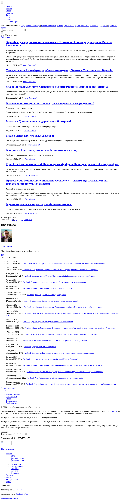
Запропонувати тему (9, 498)
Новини (9, 9)
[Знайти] (25, 30)
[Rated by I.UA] (6, 444)
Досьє (8, 17)
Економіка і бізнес (48, 26)
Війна (8, 19)
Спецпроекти (11, 397)
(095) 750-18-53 (22, 494)
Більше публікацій (8, 388)
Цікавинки (112, 26)
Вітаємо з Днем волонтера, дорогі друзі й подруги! (38, 121)
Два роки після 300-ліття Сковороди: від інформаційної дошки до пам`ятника (57, 86)
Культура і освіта (82, 26)
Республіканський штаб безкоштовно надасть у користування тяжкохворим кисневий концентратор (75, 384)
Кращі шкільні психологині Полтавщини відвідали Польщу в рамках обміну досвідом (62, 164)
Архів (3, 28)
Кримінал (94, 26)
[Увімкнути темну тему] (2, 2)
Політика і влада (33, 26)
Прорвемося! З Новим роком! (44, 347)
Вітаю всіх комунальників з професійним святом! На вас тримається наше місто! (65, 334)
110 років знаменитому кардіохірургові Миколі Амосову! (54, 359)
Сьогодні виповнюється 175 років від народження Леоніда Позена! (59, 340)
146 (2, 255)
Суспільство (69, 26)
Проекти (9, 13)
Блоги (8, 11)
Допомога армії (12, 22)
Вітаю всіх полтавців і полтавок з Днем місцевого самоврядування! (50, 103)
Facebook (26, 263)
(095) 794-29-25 (22, 490)
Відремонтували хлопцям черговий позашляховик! (39, 204)
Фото (8, 15)
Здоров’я (103, 26)
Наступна (28, 220)
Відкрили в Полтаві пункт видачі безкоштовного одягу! (42, 149)
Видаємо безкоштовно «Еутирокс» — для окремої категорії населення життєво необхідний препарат (73, 328)
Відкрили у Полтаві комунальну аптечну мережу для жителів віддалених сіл (63, 353)
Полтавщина (8, 449)
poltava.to (113, 411)
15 (22, 220)
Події (23, 26)
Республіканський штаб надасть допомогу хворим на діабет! (59, 378)
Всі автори (5, 37)
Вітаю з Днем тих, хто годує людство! (30, 135)
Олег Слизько (29, 65)
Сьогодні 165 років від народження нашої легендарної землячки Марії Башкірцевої (68, 372)
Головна (9, 6)
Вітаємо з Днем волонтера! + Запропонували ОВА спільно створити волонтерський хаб (67, 365)
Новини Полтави (13, 394)
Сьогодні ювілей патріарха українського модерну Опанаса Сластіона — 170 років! (59, 70)
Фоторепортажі (12, 401)
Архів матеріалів (12, 403)
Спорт (60, 26)
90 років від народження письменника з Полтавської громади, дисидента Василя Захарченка (68, 263)
